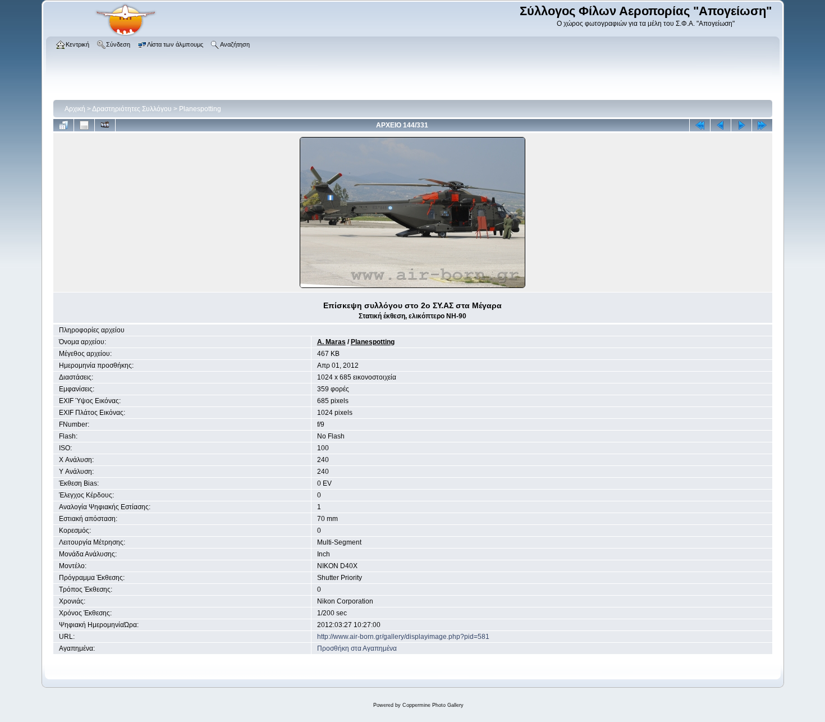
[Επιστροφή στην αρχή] (700, 125)
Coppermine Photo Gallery (433, 705)
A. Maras (331, 342)
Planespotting (200, 109)
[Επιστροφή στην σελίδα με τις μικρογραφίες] (63, 125)
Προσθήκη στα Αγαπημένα (357, 648)
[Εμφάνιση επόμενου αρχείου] (741, 125)
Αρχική (75, 109)
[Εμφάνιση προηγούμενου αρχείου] (721, 125)
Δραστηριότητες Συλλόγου (132, 109)
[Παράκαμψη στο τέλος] (762, 125)
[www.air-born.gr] (126, 34)
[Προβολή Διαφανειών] (105, 125)
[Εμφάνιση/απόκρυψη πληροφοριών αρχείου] (84, 125)
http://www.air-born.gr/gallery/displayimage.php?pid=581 (403, 637)
